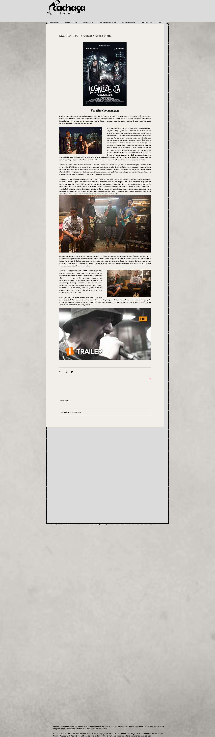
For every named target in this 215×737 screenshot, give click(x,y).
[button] (88, 22)
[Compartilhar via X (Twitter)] (66, 371)
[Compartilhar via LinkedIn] (72, 371)
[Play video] (105, 334)
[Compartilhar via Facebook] (60, 371)
